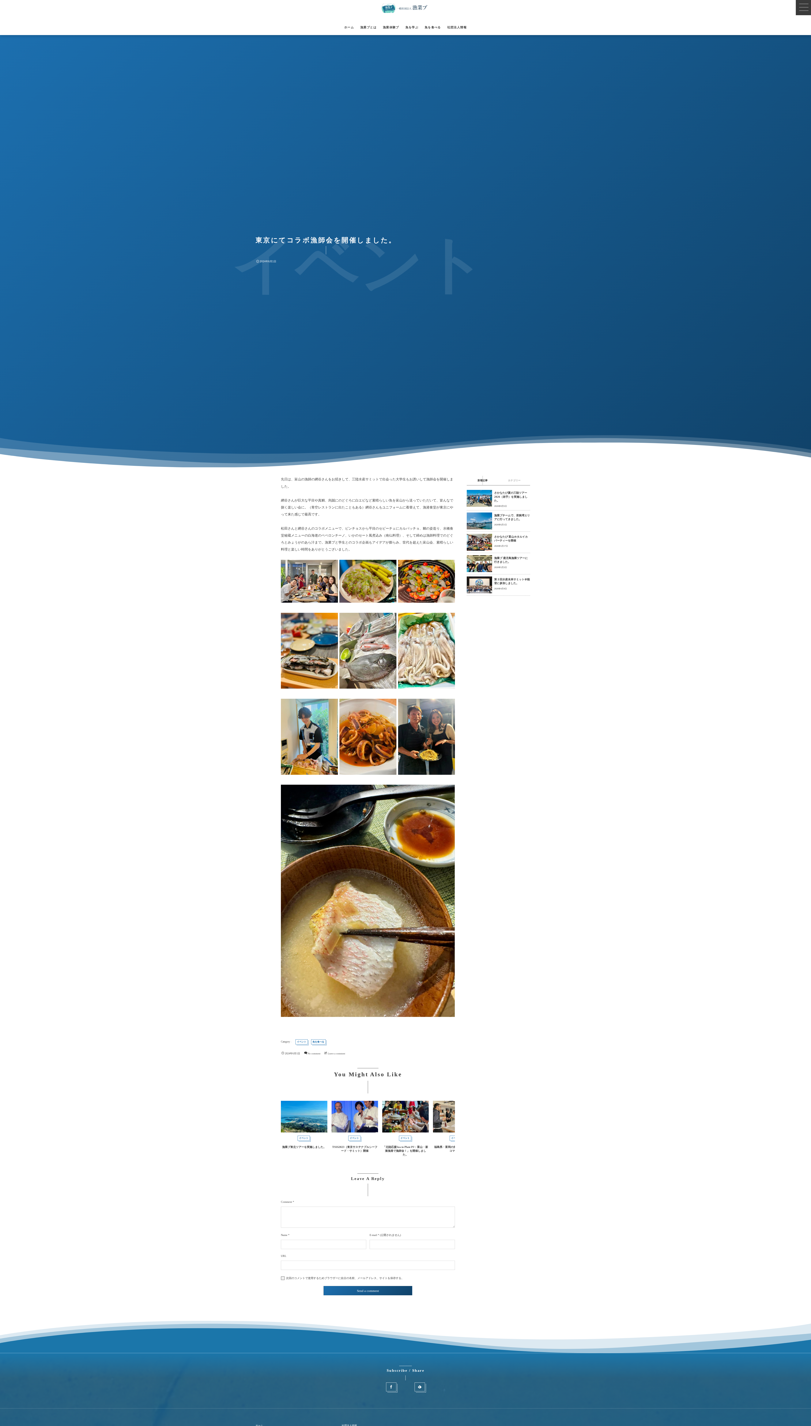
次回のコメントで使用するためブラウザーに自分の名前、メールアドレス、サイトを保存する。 (345, 1278)
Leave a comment (336, 1053)
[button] (803, 7)
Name (284, 1235)
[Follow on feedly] (420, 1386)
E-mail (373, 1235)
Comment (286, 1201)
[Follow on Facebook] (391, 1386)
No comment (314, 1053)
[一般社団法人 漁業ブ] (405, 8)
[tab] (482, 480)
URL (283, 1255)
